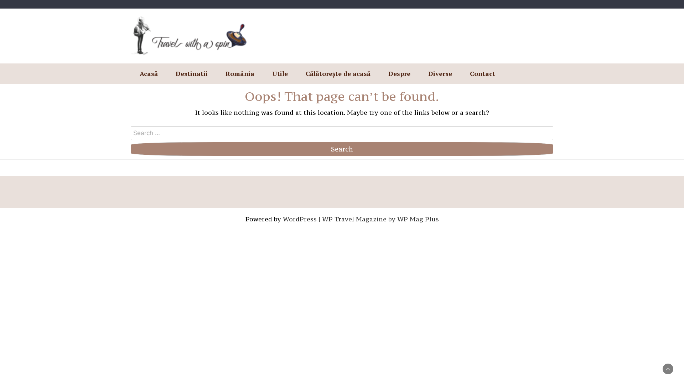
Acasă (149, 73)
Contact (482, 73)
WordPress (300, 219)
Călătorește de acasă (338, 73)
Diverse (440, 73)
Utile (280, 73)
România (240, 73)
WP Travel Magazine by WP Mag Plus (380, 219)
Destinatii (192, 73)
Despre (399, 73)
